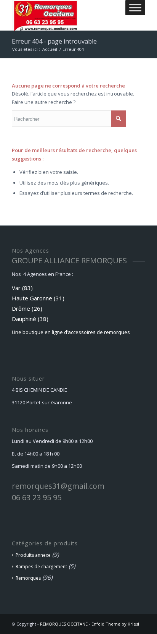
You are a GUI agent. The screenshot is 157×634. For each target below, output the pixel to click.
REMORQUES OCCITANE (64, 624)
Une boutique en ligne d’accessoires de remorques (71, 332)
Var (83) (22, 288)
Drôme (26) (27, 308)
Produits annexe (33, 555)
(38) (43, 319)
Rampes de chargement (41, 566)
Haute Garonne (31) (38, 298)
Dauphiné (24, 319)
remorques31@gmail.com (58, 486)
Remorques (28, 578)
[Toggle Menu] (135, 7)
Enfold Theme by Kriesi (115, 624)
